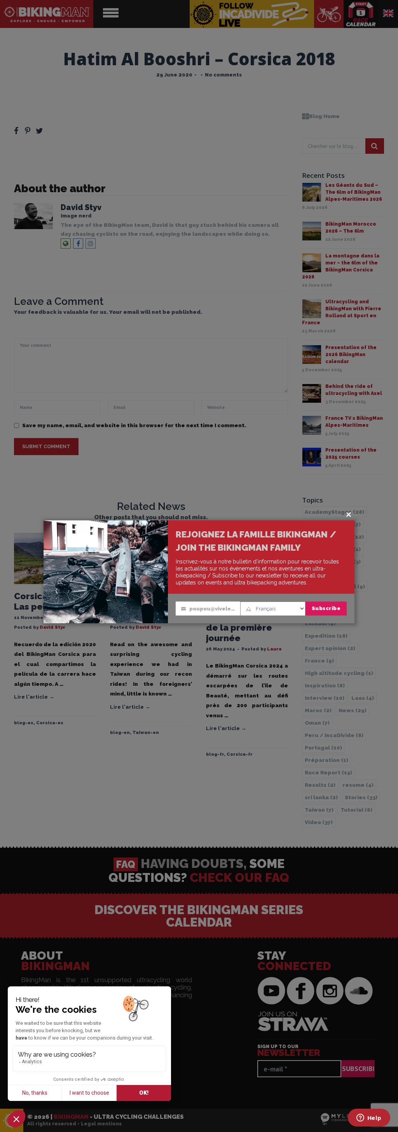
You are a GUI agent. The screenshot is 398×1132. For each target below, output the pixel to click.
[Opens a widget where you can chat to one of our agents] (368, 1118)
